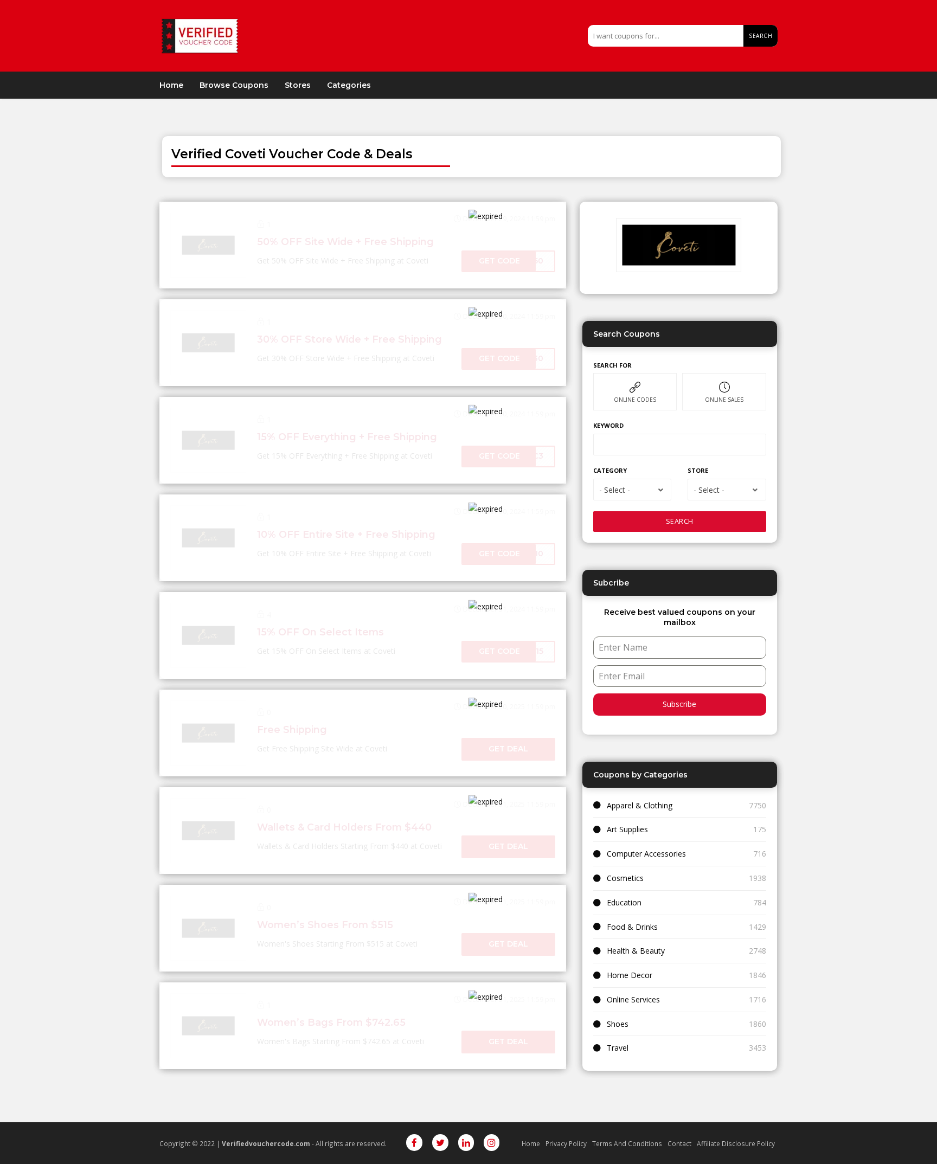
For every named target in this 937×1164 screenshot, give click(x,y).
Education (624, 902)
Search (760, 36)
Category (610, 470)
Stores (298, 85)
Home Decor (629, 975)
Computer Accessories (646, 853)
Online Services (633, 999)
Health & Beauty (636, 951)
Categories (349, 85)
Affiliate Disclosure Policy (736, 1143)
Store (698, 470)
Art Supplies (627, 829)
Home (171, 85)
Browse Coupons (234, 85)
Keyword (608, 425)
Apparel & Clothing (639, 805)
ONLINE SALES (724, 399)
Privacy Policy (566, 1143)
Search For (612, 365)
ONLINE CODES (635, 399)
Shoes (617, 1024)
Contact (679, 1143)
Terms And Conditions (627, 1143)
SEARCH (680, 521)
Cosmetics (625, 878)
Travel (617, 1048)
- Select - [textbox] (614, 490)
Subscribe (679, 704)
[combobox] (632, 489)
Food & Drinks (632, 927)
